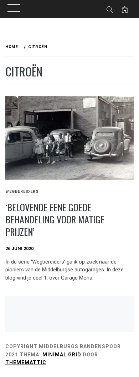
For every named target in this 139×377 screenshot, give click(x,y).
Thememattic (25, 362)
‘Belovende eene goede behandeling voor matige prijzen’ (54, 219)
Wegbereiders (22, 191)
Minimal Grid (61, 354)
